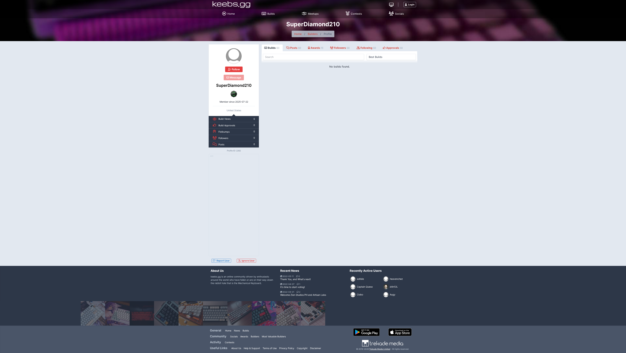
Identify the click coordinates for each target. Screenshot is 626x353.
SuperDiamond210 (234, 85)
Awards (244, 336)
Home (298, 34)
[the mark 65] (239, 313)
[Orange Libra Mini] (191, 313)
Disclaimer (315, 348)
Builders (313, 34)
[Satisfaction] (313, 313)
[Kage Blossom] (288, 313)
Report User (223, 260)
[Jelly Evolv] (166, 313)
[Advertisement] (233, 207)
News (237, 330)
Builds (246, 330)
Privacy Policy (286, 348)
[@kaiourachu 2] (117, 313)
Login (411, 4)
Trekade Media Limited (379, 349)
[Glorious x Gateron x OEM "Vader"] (142, 313)
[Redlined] (264, 313)
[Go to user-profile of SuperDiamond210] (234, 56)
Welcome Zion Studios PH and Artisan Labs (303, 294)
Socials (234, 336)
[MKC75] (215, 313)
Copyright (302, 348)
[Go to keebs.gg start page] (231, 4)
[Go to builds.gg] (391, 4)
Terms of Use (270, 348)
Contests (229, 342)
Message (235, 77)
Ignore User (248, 260)
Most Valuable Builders (274, 336)
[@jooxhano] (93, 313)
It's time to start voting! (292, 287)
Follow (235, 69)
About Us (236, 348)
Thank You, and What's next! (295, 279)
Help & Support (252, 348)
